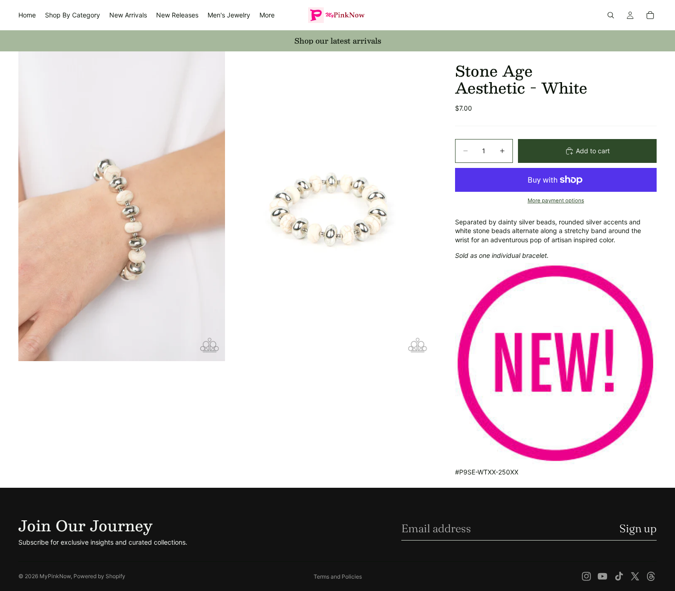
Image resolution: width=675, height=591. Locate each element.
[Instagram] (586, 576)
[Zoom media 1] (121, 206)
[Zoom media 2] (329, 206)
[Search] (611, 15)
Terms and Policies (338, 576)
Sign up (638, 528)
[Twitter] (635, 576)
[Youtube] (602, 576)
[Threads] (651, 576)
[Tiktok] (618, 576)
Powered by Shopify (99, 576)
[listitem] (267, 15)
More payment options (556, 200)
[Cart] (650, 15)
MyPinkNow (55, 576)
